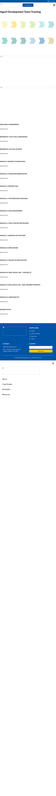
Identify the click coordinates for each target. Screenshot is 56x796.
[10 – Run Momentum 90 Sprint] (32, 40)
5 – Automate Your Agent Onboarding (41, 31)
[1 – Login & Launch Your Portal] (4, 24)
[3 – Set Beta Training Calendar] (23, 24)
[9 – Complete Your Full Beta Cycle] (23, 40)
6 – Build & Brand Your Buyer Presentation (51, 31)
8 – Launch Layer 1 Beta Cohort (14, 46)
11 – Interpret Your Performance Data (41, 47)
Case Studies (7, 384)
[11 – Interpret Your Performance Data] (41, 40)
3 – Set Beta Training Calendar (23, 31)
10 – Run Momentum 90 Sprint (32, 47)
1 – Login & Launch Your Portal (4, 31)
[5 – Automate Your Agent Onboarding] (41, 24)
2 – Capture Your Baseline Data (14, 30)
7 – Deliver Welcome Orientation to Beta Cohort (5, 47)
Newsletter (6, 389)
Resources (6, 394)
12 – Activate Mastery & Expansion (51, 47)
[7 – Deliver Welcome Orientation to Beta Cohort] (4, 40)
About (4, 379)
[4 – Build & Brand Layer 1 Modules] (32, 24)
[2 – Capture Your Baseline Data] (13, 24)
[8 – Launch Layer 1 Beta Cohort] (13, 40)
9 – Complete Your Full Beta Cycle (23, 47)
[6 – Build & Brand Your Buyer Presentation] (51, 24)
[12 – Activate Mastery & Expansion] (51, 40)
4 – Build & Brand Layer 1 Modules (32, 30)
